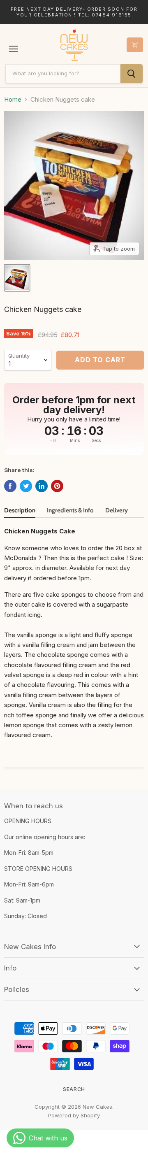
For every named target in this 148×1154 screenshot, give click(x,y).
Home (12, 99)
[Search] (131, 73)
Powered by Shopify (74, 1115)
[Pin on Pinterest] (57, 486)
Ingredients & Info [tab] (70, 510)
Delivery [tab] (116, 510)
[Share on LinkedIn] (41, 486)
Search (74, 1089)
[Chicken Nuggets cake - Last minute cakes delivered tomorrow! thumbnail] (17, 278)
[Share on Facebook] (10, 486)
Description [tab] (19, 510)
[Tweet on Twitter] (26, 486)
